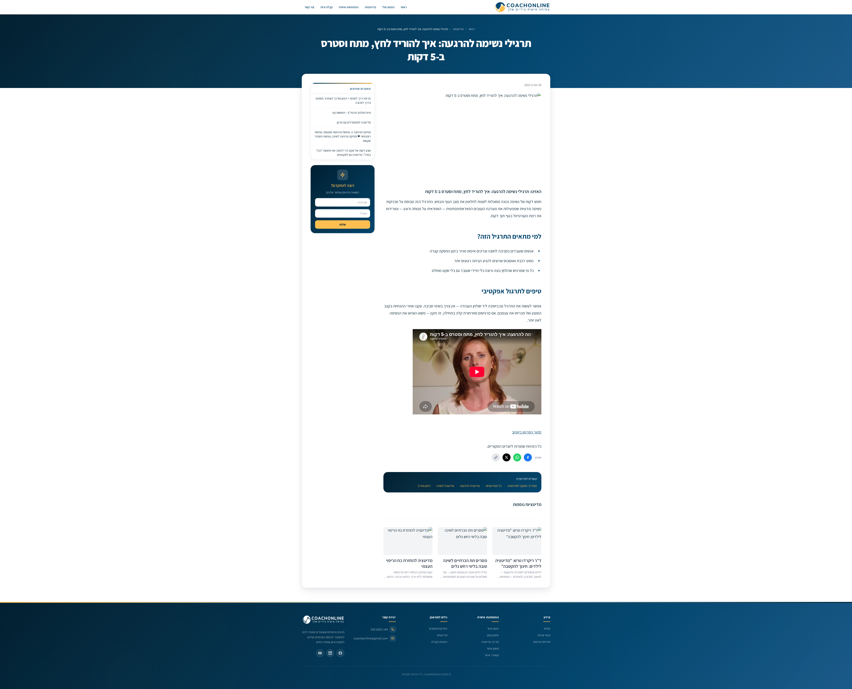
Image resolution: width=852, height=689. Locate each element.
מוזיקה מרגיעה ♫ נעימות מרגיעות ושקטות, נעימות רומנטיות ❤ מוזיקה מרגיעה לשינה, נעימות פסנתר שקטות (343, 136)
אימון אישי (493, 628)
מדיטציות (370, 7)
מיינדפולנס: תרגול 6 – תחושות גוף (351, 113)
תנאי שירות (544, 635)
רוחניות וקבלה (439, 642)
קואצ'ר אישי (492, 655)
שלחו (342, 224)
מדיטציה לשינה (445, 486)
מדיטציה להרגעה (470, 486)
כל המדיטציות (494, 486)
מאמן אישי (493, 648)
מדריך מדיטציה (490, 642)
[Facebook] (340, 653)
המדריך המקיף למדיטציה (522, 486)
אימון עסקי (493, 635)
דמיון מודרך (423, 486)
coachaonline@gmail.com (371, 638)
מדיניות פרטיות (541, 642)
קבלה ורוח (327, 7)
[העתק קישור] (496, 457)
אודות (547, 628)
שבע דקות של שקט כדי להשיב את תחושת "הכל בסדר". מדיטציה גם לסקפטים (343, 152)
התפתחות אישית (349, 7)
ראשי (404, 7)
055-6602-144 (379, 629)
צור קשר (309, 7)
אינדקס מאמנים (438, 628)
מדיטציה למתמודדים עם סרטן (354, 122)
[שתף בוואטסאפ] (517, 457)
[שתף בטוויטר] (507, 457)
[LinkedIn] (330, 653)
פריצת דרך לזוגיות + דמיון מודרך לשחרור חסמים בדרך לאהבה (343, 100)
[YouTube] (320, 653)
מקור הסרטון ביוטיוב (526, 432)
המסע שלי (388, 7)
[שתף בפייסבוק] (528, 457)
